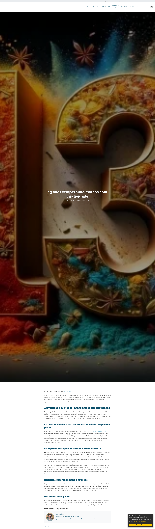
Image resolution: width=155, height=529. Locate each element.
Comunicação (105, 6)
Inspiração (106, 1)
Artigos (88, 6)
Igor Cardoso (67, 391)
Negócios (124, 6)
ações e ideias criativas (99, 431)
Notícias (95, 6)
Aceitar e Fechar (140, 525)
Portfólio (100, 1)
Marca (132, 6)
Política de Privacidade (140, 521)
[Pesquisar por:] (143, 7)
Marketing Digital (115, 6)
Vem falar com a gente (116, 1)
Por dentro (87, 1)
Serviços (94, 1)
